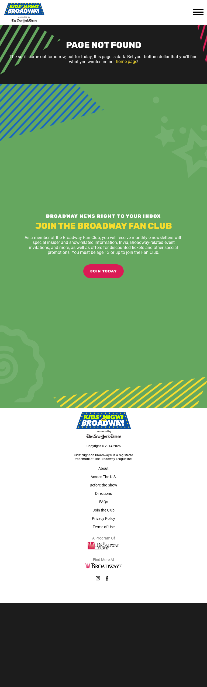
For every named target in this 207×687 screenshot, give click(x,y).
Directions (103, 493)
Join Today (103, 271)
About (103, 468)
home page (126, 61)
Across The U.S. (104, 476)
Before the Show (103, 485)
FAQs (103, 501)
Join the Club (104, 510)
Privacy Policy (103, 518)
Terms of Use (104, 526)
